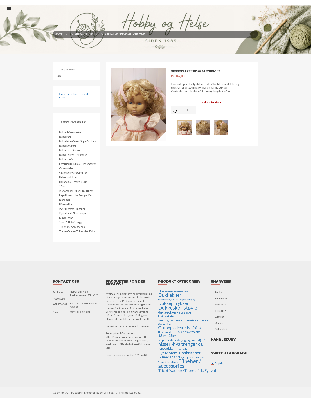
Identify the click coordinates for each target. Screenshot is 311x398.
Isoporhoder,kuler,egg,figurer (76, 190)
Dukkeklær (65, 136)
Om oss (219, 322)
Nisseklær (64, 199)
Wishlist (219, 316)
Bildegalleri (221, 328)
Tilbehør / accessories (72, 226)
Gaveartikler (66, 168)
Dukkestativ (66, 159)
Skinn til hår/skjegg (70, 222)
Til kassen (220, 310)
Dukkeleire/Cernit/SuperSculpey (77, 141)
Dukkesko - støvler (70, 150)
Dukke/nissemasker (70, 132)
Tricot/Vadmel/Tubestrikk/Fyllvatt (78, 231)
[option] (138, 104)
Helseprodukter (68, 177)
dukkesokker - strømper (73, 154)
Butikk (218, 292)
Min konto (220, 304)
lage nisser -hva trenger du (75, 195)
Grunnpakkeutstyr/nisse (73, 172)
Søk (59, 75)
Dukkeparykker (82, 34)
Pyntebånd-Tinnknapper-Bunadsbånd (180, 354)
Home (59, 34)
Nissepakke (65, 204)
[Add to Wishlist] (175, 110)
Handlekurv (221, 298)
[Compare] (192, 110)
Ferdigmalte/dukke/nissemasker (77, 163)
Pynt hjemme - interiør (72, 208)
